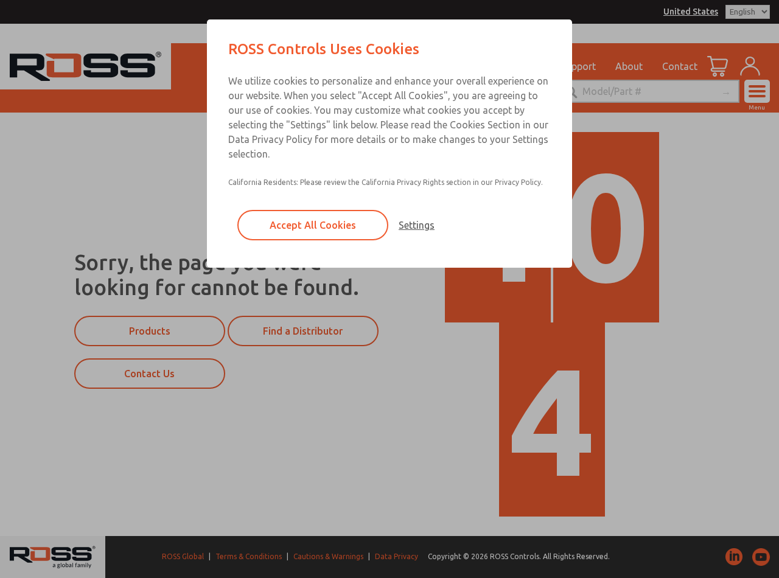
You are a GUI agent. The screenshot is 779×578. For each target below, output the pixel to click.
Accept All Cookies (313, 225)
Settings (417, 225)
